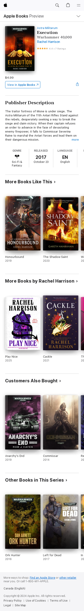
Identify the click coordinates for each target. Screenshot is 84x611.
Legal (7, 605)
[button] (57, 5)
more (75, 139)
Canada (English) (14, 588)
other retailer (67, 577)
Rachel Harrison (48, 42)
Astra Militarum (47, 28)
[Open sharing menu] (77, 84)
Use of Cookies (36, 600)
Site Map (20, 605)
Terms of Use (59, 600)
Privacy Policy (13, 600)
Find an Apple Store (42, 577)
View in (21, 84)
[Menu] (78, 5)
